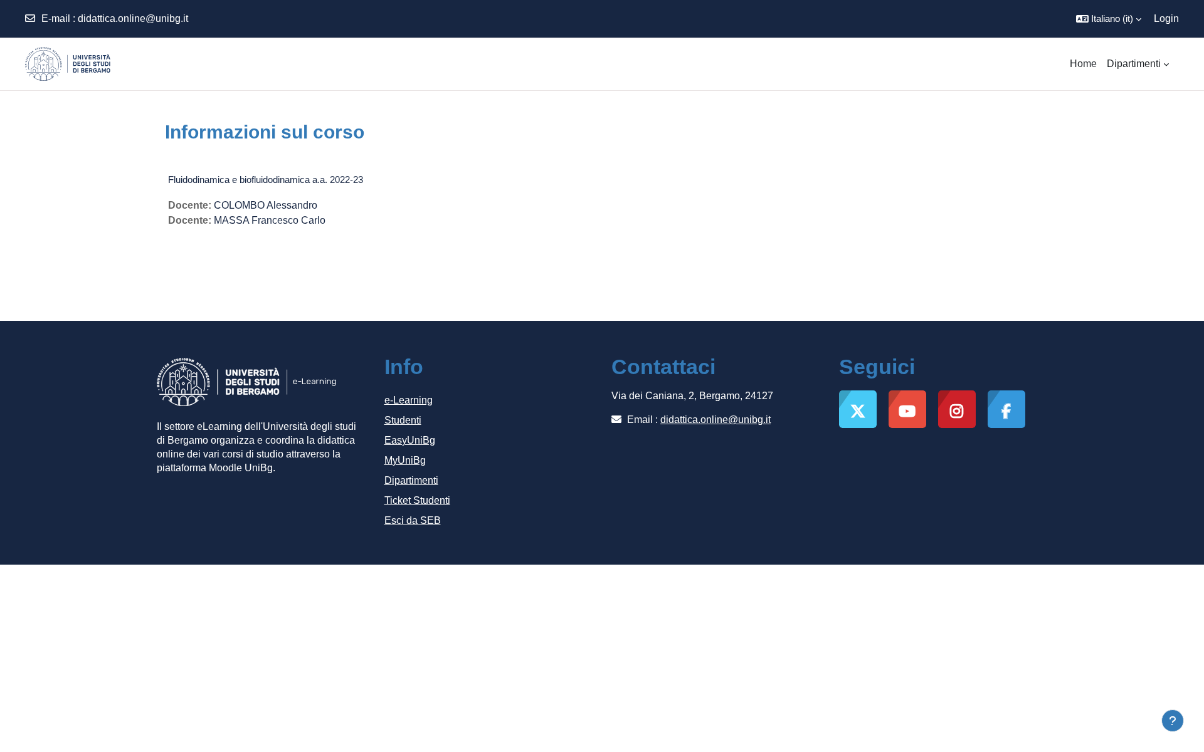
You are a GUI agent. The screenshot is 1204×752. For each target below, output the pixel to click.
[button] (1109, 19)
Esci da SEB (412, 520)
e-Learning (408, 400)
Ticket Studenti (417, 500)
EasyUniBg (409, 440)
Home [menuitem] (1083, 63)
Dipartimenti (411, 480)
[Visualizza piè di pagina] (1172, 720)
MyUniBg (405, 460)
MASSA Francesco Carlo (269, 220)
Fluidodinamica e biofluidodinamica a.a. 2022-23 (265, 179)
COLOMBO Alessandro (265, 205)
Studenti (402, 420)
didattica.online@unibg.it (133, 18)
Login (1166, 18)
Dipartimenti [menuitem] (1134, 63)
